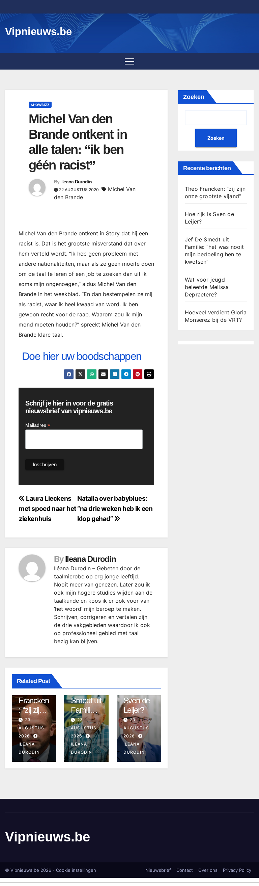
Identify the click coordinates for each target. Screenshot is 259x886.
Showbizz (40, 105)
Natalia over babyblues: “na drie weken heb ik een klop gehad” (114, 508)
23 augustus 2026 (31, 727)
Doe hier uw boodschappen (82, 356)
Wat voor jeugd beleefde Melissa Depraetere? (207, 287)
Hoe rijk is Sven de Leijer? (138, 700)
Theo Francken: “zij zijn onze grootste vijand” (34, 715)
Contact (184, 870)
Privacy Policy (237, 870)
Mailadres (37, 425)
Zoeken (193, 97)
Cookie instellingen (76, 870)
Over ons (208, 870)
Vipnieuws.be (38, 31)
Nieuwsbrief (158, 870)
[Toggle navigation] (129, 61)
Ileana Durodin (76, 181)
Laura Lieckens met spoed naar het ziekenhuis (47, 508)
